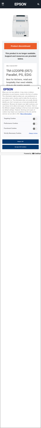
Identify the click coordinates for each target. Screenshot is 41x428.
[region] (20, 257)
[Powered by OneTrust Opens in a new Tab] (32, 154)
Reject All (20, 141)
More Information (26, 114)
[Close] (38, 88)
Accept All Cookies (20, 147)
